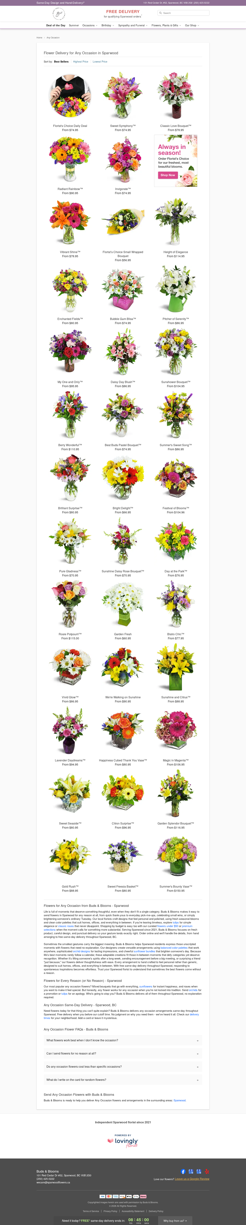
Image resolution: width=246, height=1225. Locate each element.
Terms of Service (91, 1211)
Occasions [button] (88, 25)
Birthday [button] (107, 25)
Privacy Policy (110, 1211)
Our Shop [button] (191, 25)
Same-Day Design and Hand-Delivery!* (61, 3)
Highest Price (80, 61)
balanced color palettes (174, 947)
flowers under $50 (167, 926)
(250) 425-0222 (45, 1178)
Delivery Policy (156, 1211)
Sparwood (179, 1100)
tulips (176, 922)
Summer (74, 25)
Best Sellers (61, 61)
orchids (193, 990)
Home (39, 37)
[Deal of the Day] (175, 161)
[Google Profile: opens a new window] (191, 1171)
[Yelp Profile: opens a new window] (206, 1171)
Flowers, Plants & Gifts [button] (165, 25)
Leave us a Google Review (192, 1179)
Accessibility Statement (133, 1211)
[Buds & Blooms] (62, 14)
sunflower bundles (144, 951)
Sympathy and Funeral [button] (132, 25)
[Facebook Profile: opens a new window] (183, 1171)
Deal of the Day (55, 25)
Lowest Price (100, 61)
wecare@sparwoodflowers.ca (53, 1182)
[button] (236, 1209)
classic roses (66, 926)
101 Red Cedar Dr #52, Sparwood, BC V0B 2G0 (64, 1175)
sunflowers (145, 986)
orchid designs (81, 951)
